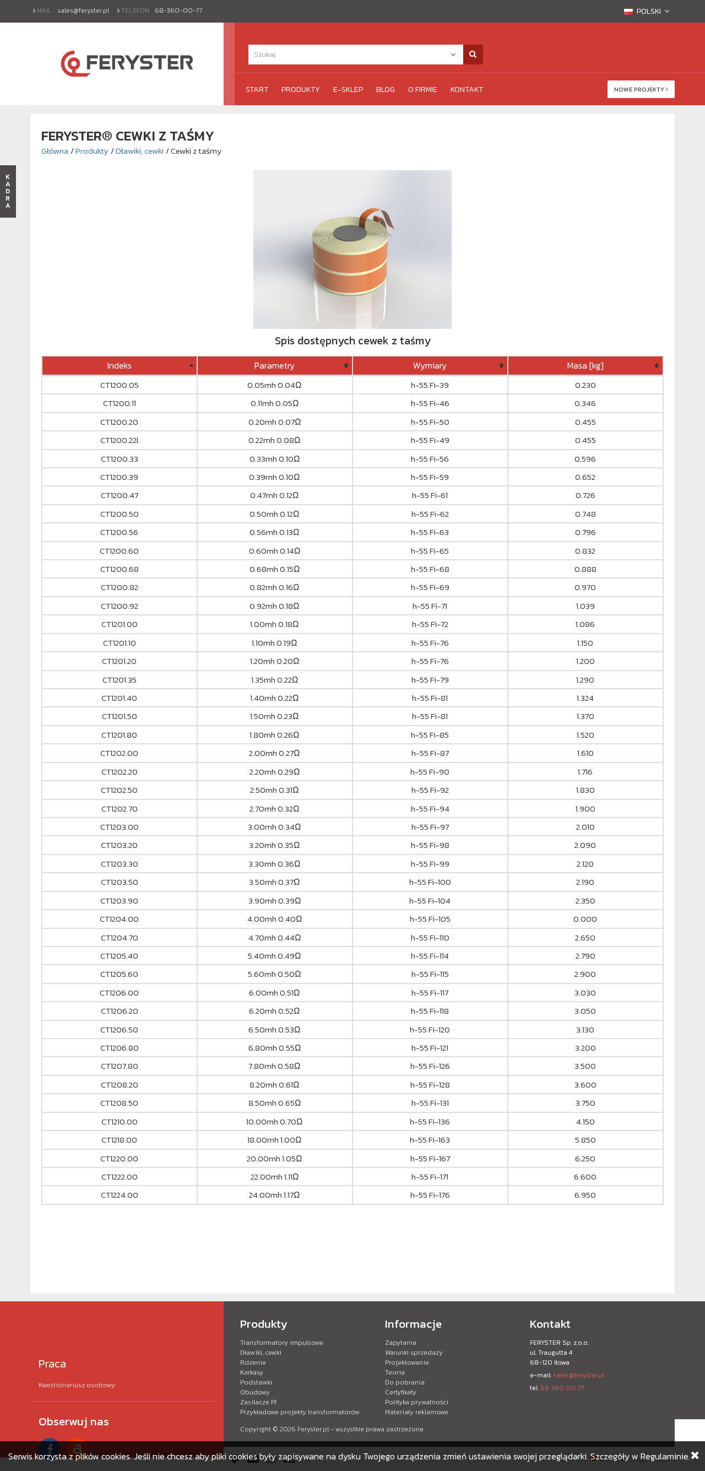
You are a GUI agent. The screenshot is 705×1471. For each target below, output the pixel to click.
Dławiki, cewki (140, 150)
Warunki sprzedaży (414, 1353)
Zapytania (400, 1343)
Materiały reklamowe (416, 1412)
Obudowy (255, 1392)
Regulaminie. (665, 1456)
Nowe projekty (640, 89)
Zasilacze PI (258, 1402)
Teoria (395, 1372)
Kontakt (467, 89)
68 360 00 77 (562, 1388)
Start (257, 89)
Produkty (300, 89)
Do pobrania (405, 1382)
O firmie (422, 89)
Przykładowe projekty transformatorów (300, 1412)
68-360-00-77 (179, 10)
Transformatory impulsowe (281, 1343)
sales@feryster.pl (83, 10)
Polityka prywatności (416, 1402)
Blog (385, 89)
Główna (54, 150)
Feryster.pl (313, 1429)
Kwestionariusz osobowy (77, 1385)
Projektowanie (407, 1362)
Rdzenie (253, 1362)
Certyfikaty (400, 1392)
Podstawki (256, 1382)
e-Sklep (348, 89)
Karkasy (251, 1372)
